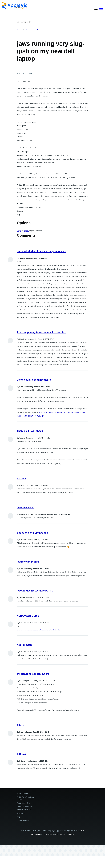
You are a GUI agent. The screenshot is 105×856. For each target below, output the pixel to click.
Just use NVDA (25, 507)
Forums (28, 30)
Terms (44, 834)
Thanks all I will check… (31, 431)
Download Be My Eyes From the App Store (25, 808)
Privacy (51, 834)
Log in (19, 231)
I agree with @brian (28, 561)
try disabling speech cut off (33, 673)
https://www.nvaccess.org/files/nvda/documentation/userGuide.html (38, 630)
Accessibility (36, 834)
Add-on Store (25, 644)
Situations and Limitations (32, 532)
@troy (20, 725)
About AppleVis (22, 793)
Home (19, 30)
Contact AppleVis (23, 821)
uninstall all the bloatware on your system (41, 251)
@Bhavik (22, 754)
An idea (21, 478)
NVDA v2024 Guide (28, 615)
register (26, 231)
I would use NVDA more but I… (35, 590)
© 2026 (81, 830)
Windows (40, 30)
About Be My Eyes (23, 803)
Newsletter (21, 813)
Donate (19, 799)
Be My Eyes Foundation (25, 797)
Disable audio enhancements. (34, 379)
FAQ (18, 817)
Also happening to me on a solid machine (41, 332)
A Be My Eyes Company (64, 834)
